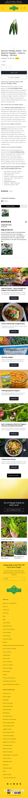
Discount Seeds (7, 652)
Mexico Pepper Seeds (8, 722)
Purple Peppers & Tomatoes (10, 755)
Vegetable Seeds (7, 761)
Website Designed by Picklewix (11, 684)
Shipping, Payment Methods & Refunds (13, 645)
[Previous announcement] (2, 2)
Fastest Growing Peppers (9, 739)
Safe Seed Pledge (7, 668)
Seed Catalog (6, 635)
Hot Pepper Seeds (7, 745)
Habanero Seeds (7, 748)
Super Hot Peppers (8, 752)
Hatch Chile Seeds (8, 706)
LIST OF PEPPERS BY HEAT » (14, 510)
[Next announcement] (25, 2)
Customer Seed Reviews (9, 777)
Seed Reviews (6, 622)
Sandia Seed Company (16, 795)
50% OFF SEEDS (7, 696)
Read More (14, 298)
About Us (5, 606)
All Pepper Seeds (7, 626)
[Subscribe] (23, 578)
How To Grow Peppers (9, 629)
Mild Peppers (6, 713)
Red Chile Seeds (7, 709)
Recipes (5, 642)
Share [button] (4, 61)
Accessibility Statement (9, 681)
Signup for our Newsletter (10, 603)
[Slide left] (10, 48)
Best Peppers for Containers (19, 557)
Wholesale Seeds (7, 639)
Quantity (3, 64)
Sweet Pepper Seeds (8, 726)
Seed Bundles (6, 655)
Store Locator (6, 658)
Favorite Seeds (7, 632)
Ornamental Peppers (8, 735)
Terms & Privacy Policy (9, 678)
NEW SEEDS (4, 558)
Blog (4, 619)
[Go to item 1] (5, 213)
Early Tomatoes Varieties (9, 648)
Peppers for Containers (9, 742)
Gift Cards (5, 613)
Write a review (10, 206)
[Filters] (21, 206)
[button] (2, 8)
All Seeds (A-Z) (7, 693)
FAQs (4, 616)
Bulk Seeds (6, 765)
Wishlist (5, 674)
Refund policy (6, 671)
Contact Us (6, 609)
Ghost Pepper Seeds (8, 732)
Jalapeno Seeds (7, 729)
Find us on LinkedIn (8, 665)
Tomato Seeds (7, 758)
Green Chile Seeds (6, 539)
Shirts (4, 771)
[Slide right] (17, 48)
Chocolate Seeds (7, 716)
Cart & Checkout (7, 661)
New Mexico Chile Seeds (9, 719)
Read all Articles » (14, 475)
